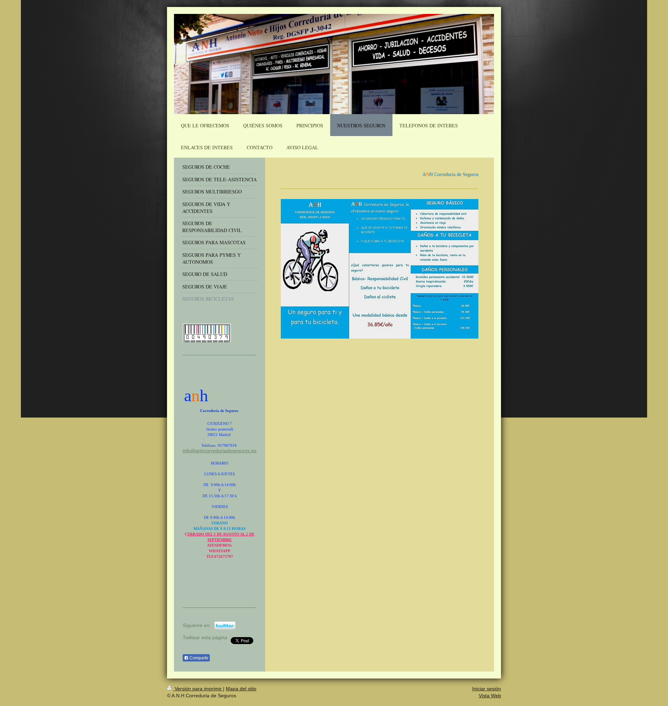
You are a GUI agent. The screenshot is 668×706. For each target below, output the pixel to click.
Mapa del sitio (241, 688)
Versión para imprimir (198, 688)
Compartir (198, 658)
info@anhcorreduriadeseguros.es (219, 450)
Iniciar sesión (486, 688)
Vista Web (490, 695)
